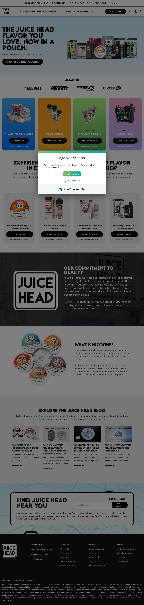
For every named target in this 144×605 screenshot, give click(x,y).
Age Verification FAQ (72, 181)
